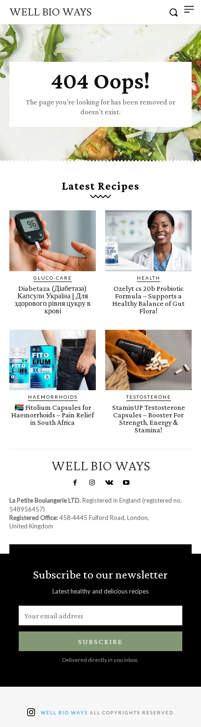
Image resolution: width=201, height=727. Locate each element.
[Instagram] (92, 483)
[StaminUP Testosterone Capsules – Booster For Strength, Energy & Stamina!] (148, 360)
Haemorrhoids (53, 397)
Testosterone (148, 397)
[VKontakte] (108, 483)
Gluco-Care (53, 278)
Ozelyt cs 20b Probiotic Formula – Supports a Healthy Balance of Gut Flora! (148, 299)
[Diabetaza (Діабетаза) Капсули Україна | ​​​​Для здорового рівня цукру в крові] (52, 240)
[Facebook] (74, 483)
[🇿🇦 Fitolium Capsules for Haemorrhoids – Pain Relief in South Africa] (52, 360)
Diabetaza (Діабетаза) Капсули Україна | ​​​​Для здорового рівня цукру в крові (52, 299)
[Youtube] (125, 483)
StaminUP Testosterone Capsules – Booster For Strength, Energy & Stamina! (148, 418)
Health (148, 278)
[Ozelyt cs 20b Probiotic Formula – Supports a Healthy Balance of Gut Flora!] (148, 240)
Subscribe (100, 641)
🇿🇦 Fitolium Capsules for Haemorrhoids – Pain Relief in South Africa (52, 414)
